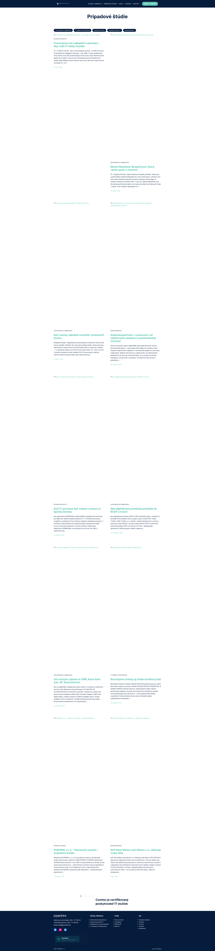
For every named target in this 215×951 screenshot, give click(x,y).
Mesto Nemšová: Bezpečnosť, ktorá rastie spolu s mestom (132, 168)
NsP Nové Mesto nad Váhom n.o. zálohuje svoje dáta (136, 851)
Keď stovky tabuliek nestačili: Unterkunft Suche (79, 336)
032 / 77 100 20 (150, 4)
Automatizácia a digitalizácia (63, 30)
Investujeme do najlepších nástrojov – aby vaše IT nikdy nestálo (77, 45)
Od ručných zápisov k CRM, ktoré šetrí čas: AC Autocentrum (77, 681)
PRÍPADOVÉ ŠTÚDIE (110, 4)
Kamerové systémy (99, 30)
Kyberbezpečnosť (130, 30)
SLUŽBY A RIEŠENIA (94, 4)
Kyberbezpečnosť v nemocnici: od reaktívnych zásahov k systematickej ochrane (133, 338)
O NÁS (120, 4)
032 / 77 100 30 (72, 922)
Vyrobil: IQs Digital (156, 948)
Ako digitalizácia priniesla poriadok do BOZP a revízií (134, 510)
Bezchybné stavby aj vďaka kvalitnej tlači (136, 679)
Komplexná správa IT (115, 30)
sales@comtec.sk (64, 925)
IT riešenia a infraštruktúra (82, 30)
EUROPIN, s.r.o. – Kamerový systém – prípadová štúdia (76, 851)
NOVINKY (128, 4)
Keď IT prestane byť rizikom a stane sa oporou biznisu (77, 510)
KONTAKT (136, 4)
